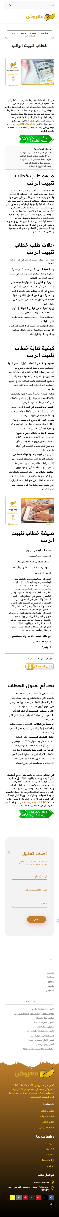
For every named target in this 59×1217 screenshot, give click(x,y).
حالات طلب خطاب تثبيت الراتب (35, 156)
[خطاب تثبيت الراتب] (29, 139)
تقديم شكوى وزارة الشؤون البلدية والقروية (34, 1013)
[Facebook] (51, 1197)
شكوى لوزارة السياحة (44, 1022)
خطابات (22, 33)
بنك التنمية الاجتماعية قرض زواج (38, 1048)
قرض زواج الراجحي (45, 1044)
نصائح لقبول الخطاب (39, 166)
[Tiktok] (19, 1197)
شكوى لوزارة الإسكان (44, 1018)
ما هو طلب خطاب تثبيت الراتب (35, 152)
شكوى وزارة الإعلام (45, 1026)
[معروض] (34, 16)
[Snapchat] (12, 1197)
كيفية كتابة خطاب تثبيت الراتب (35, 159)
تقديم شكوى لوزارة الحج (42, 1009)
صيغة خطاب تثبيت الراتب (37, 163)
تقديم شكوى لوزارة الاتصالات (40, 1031)
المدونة (33, 33)
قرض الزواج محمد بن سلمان (40, 1040)
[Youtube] (38, 1197)
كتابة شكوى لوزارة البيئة (42, 1035)
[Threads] (51, 1204)
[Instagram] (32, 1197)
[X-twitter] (45, 1197)
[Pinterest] (25, 1197)
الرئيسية (44, 33)
